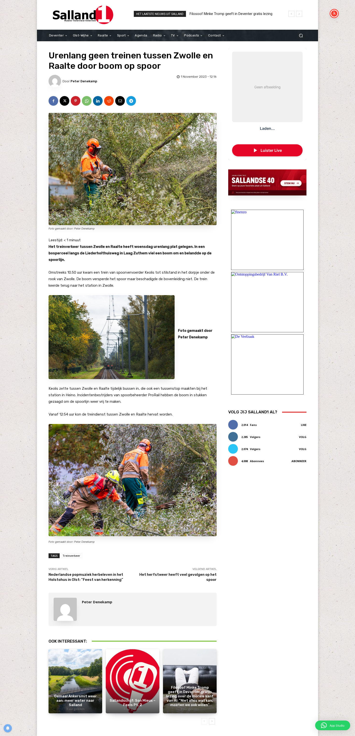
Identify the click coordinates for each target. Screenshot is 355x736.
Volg (302, 437)
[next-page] (212, 721)
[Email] (120, 101)
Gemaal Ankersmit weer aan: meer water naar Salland (75, 700)
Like (303, 425)
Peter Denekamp (84, 81)
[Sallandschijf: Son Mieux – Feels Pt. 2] (132, 681)
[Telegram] (131, 101)
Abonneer (298, 461)
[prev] (291, 14)
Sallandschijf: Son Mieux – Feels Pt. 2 (133, 702)
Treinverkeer (71, 555)
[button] (300, 35)
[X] (64, 101)
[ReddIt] (109, 101)
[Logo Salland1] (83, 15)
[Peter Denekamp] (56, 81)
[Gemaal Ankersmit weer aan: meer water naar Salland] (75, 681)
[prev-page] (204, 721)
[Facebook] (53, 101)
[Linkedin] (98, 101)
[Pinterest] (75, 101)
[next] (299, 14)
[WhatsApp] (87, 101)
